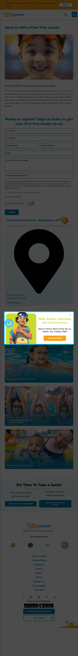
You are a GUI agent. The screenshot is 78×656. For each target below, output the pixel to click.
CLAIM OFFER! (55, 338)
